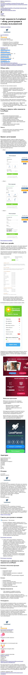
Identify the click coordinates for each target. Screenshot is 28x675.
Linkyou (23, 8)
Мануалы (17, 661)
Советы (5, 10)
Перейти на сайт (4, 47)
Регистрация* (4, 629)
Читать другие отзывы (5, 514)
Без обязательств (4, 3)
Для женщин (11, 520)
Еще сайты (8, 9)
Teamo (15, 8)
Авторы (20, 661)
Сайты (2, 14)
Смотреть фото (10, 629)
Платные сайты (19, 3)
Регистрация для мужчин (6, 537)
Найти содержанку (12, 3)
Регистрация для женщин (6, 558)
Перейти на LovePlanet (6, 27)
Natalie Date (19, 8)
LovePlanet (3, 8)
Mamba (6, 8)
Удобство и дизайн (10, 64)
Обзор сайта (3, 62)
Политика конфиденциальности (8, 672)
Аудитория (17, 64)
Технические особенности (16, 65)
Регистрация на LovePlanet (6, 240)
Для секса (23, 4)
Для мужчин (4, 520)
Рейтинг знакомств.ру (5, 1)
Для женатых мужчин (16, 4)
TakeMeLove (11, 8)
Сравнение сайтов (11, 10)
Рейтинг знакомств (5, 655)
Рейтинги (3, 661)
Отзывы (2, 10)
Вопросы (13, 662)
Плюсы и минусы (10, 62)
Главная (2, 13)
